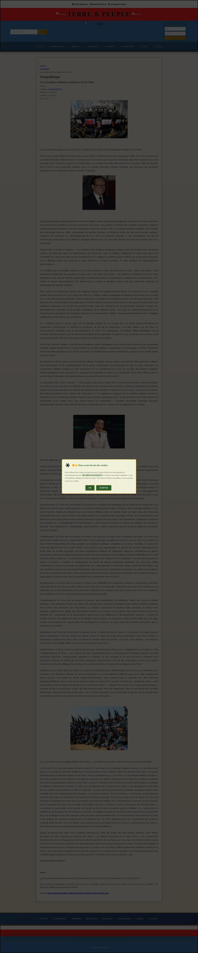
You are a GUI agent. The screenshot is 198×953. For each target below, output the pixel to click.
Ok (90, 488)
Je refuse (103, 488)
